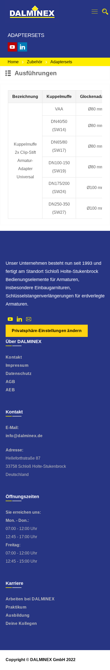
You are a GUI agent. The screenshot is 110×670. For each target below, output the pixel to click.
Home (13, 62)
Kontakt (14, 357)
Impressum (17, 365)
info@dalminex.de (24, 436)
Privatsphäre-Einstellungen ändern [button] (47, 330)
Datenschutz (19, 373)
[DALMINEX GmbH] (32, 11)
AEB (10, 390)
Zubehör (34, 62)
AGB (10, 382)
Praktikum (16, 607)
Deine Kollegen (21, 623)
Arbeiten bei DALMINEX (30, 599)
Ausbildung (18, 615)
